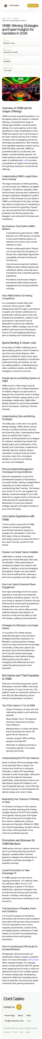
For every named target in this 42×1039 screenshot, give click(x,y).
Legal (27, 1032)
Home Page (10, 1015)
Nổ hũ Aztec (33, 960)
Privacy (14, 1032)
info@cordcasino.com (14, 1021)
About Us (7, 1032)
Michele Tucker (9, 43)
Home (4, 18)
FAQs (28, 1015)
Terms (21, 1032)
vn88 (26, 160)
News (9, 18)
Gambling (16, 18)
